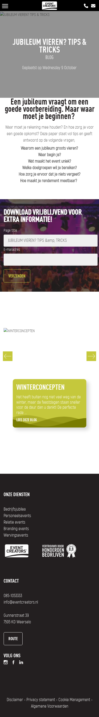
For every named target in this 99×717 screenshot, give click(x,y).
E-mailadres (12, 249)
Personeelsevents (17, 516)
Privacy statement (40, 700)
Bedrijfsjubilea (15, 509)
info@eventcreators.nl (21, 602)
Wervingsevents (16, 535)
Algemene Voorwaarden (49, 706)
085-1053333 (13, 596)
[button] (7, 356)
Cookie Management (74, 700)
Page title (10, 230)
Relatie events (14, 522)
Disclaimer (15, 700)
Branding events (16, 529)
